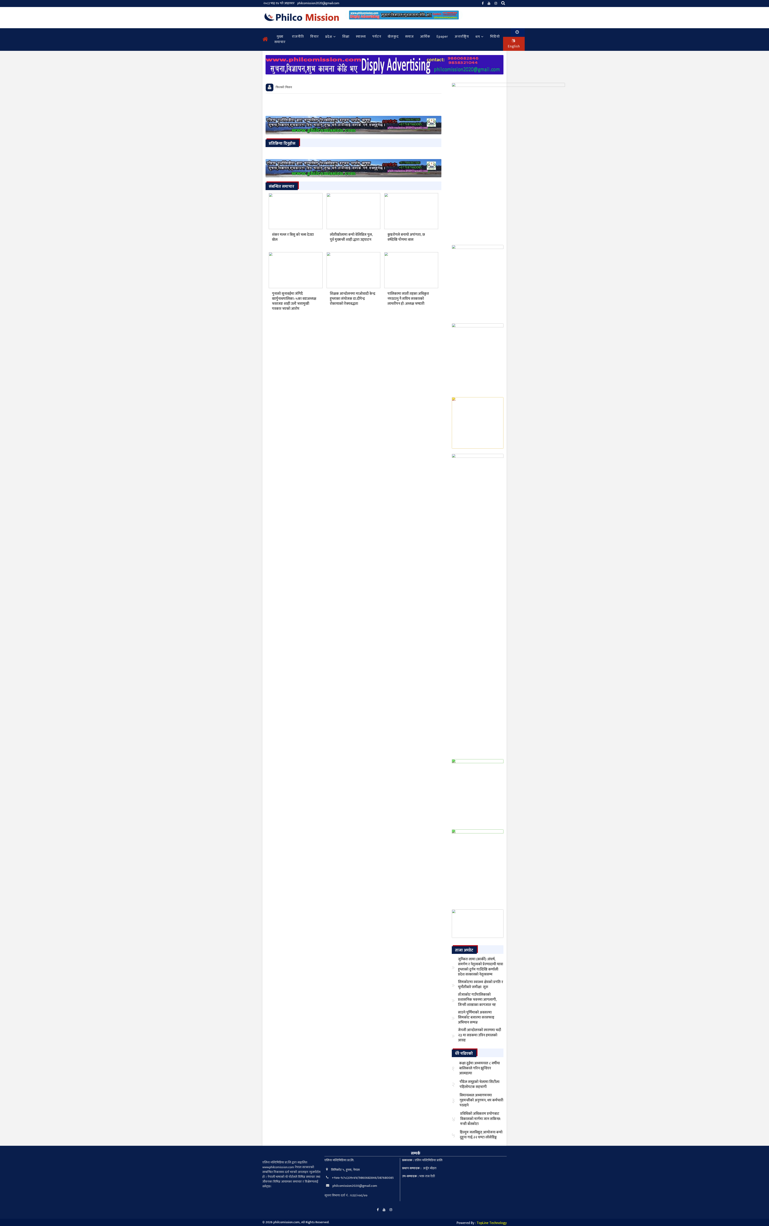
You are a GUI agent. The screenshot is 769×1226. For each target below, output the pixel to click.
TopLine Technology (492, 1223)
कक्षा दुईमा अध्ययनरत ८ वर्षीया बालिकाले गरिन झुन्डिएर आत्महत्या (479, 1068)
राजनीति (298, 37)
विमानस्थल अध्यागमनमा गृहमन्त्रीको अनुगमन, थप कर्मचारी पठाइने (481, 1100)
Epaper (442, 37)
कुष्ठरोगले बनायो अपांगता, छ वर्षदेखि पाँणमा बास (406, 237)
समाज (409, 37)
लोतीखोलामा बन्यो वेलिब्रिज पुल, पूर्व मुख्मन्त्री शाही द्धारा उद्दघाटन (351, 237)
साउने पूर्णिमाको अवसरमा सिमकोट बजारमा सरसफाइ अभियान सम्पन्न (476, 1017)
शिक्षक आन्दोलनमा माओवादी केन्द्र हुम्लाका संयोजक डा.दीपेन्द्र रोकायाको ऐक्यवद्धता (352, 299)
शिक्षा (345, 37)
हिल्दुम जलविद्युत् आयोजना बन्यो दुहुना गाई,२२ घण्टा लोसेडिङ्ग (481, 1134)
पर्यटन (376, 37)
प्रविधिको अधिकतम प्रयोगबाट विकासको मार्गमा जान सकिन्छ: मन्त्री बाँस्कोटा (480, 1119)
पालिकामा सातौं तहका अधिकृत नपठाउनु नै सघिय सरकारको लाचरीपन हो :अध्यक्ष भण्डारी (408, 299)
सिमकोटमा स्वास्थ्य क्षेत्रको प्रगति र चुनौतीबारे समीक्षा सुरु (480, 984)
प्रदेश (328, 37)
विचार (314, 37)
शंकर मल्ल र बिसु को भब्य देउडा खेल (293, 237)
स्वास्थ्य (361, 37)
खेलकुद (393, 37)
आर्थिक (425, 37)
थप (477, 37)
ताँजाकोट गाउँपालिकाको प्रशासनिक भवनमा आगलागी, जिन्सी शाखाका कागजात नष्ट (477, 1000)
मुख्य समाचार (280, 39)
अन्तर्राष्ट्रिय (462, 37)
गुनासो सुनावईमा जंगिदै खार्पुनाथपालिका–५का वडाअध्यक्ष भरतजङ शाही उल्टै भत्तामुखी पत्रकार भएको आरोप (294, 301)
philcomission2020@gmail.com (318, 3)
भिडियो (495, 37)
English (514, 46)
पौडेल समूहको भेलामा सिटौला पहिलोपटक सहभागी (479, 1084)
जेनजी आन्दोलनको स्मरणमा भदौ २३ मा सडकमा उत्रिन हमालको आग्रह (479, 1035)
